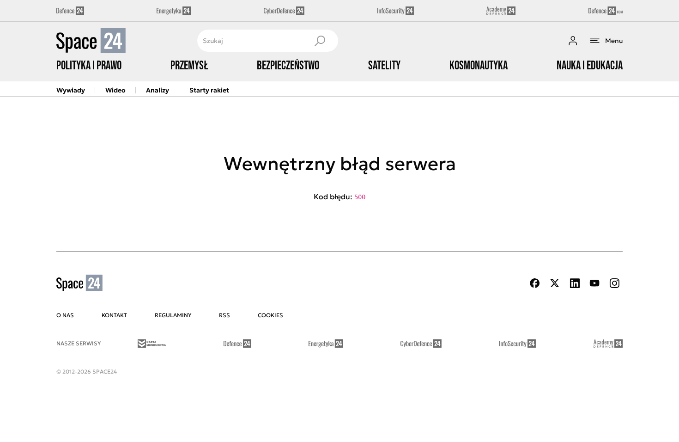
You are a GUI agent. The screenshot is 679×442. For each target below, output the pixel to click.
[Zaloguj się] (572, 40)
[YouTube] (594, 283)
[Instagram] (614, 283)
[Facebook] (535, 283)
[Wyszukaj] (320, 41)
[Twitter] (554, 283)
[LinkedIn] (574, 283)
